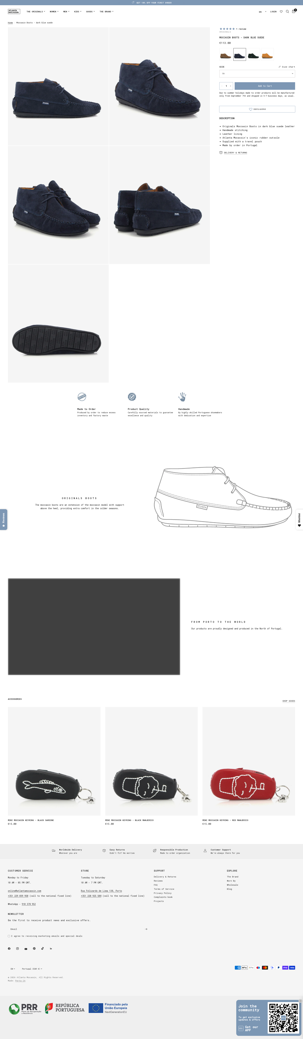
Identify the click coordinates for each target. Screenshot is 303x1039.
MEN (65, 11)
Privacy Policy (163, 893)
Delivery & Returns (165, 876)
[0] (293, 11)
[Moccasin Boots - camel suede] (226, 54)
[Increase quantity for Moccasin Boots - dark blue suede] (230, 86)
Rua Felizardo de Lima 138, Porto (101, 890)
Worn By (231, 880)
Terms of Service (164, 889)
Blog (229, 889)
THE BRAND (105, 11)
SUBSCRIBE (285, 1025)
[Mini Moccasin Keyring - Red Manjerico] (248, 761)
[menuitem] (36, 11)
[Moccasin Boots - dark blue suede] (240, 54)
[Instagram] (19, 948)
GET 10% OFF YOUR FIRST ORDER (154, 2)
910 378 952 (29, 904)
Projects (159, 901)
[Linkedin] (53, 948)
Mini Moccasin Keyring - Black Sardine (31, 820)
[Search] (287, 11)
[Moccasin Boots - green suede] (253, 54)
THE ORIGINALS (35, 11)
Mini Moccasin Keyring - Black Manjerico (129, 820)
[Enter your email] (146, 929)
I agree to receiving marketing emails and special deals (46, 936)
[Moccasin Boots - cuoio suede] (267, 54)
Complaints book (163, 897)
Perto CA (20, 980)
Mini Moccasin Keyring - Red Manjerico (225, 820)
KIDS (76, 11)
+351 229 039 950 (18, 895)
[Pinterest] (36, 948)
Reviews (158, 880)
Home (10, 22)
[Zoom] (102, 34)
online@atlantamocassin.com (24, 890)
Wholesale (232, 884)
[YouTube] (28, 948)
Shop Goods (288, 701)
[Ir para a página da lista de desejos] (281, 11)
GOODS (89, 11)
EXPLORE (232, 871)
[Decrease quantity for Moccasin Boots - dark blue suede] (222, 86)
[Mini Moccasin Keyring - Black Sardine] (54, 761)
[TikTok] (44, 948)
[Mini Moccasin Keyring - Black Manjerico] (151, 761)
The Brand (232, 876)
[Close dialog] (299, 989)
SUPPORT (159, 871)
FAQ (155, 884)
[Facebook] (11, 948)
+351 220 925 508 (91, 895)
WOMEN (53, 11)
